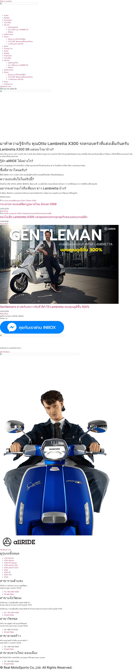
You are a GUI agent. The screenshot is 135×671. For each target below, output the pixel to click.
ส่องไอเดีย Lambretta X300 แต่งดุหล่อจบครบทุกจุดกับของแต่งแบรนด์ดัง (43, 217)
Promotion (8, 20)
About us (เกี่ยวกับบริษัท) (17, 39)
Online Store (8, 34)
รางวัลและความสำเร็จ (15, 44)
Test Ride (7, 22)
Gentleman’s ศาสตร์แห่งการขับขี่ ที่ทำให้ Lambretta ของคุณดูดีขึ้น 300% (44, 306)
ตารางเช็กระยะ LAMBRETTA (18, 30)
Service (6, 25)
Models (6, 18)
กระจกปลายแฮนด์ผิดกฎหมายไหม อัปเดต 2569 (28, 204)
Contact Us (8, 48)
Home (6, 15)
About (6, 37)
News (6, 46)
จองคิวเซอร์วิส (13, 27)
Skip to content (6, 1)
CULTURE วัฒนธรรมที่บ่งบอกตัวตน (20, 41)
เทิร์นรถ (10, 32)
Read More (4, 211)
